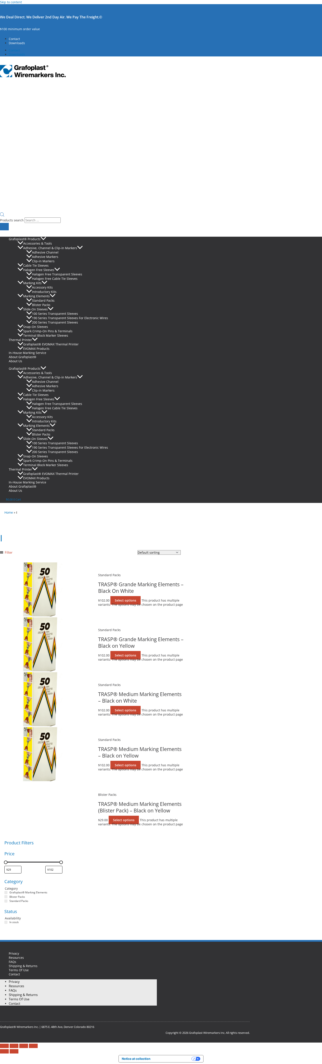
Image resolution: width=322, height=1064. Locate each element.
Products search (12, 220)
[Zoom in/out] (4, 1046)
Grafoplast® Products (25, 239)
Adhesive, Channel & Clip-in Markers (50, 248)
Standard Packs (43, 300)
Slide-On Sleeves (35, 309)
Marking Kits (32, 283)
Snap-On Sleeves (35, 327)
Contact (14, 39)
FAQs (12, 962)
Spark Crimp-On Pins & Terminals (48, 331)
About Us (15, 361)
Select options (125, 600)
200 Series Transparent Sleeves (55, 322)
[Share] (23, 1046)
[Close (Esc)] (33, 1046)
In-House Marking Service (27, 353)
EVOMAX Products (36, 348)
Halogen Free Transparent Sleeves (57, 274)
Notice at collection (136, 1058)
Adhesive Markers (45, 257)
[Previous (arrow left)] (4, 1051)
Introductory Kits (44, 292)
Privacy (14, 953)
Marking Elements (36, 296)
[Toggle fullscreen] (14, 1046)
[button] (43, 239)
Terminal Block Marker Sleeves (45, 335)
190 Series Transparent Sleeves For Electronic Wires (70, 318)
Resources (16, 958)
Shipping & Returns (23, 966)
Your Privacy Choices (173, 1058)
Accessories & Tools (37, 244)
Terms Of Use (19, 970)
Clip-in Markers (43, 261)
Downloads (17, 43)
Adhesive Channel (45, 252)
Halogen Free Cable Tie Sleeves (55, 278)
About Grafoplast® (22, 357)
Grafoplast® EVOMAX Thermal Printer (51, 344)
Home (8, 512)
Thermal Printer (20, 340)
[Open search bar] (2, 215)
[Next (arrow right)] (14, 1051)
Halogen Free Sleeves (38, 270)
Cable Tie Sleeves (36, 265)
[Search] (4, 226)
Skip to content (11, 2)
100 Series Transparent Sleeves (55, 314)
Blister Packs (41, 305)
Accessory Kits (42, 287)
